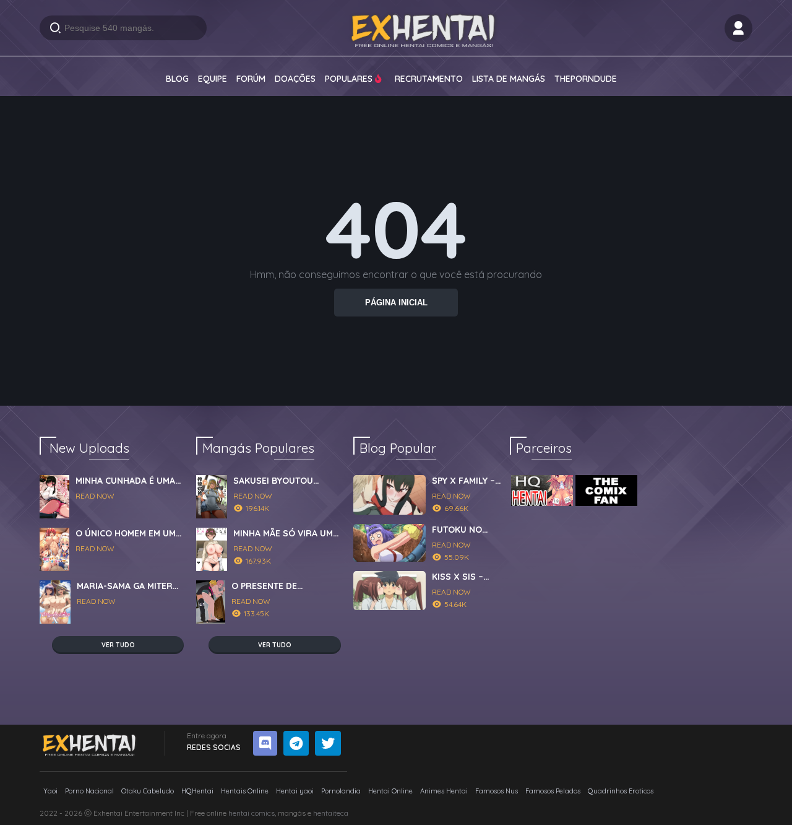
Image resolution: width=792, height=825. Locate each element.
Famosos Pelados (552, 791)
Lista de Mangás (508, 78)
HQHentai (197, 791)
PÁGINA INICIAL (396, 302)
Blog (177, 78)
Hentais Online (245, 791)
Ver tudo (118, 645)
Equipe (212, 78)
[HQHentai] (542, 490)
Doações (295, 78)
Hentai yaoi (295, 791)
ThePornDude (585, 78)
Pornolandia (341, 791)
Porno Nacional (89, 791)
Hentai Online (390, 791)
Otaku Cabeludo (147, 791)
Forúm (250, 78)
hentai (238, 813)
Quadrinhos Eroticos (620, 791)
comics (263, 813)
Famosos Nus (496, 791)
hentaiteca (330, 813)
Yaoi (50, 791)
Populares (350, 78)
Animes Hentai (444, 791)
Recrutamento (429, 78)
